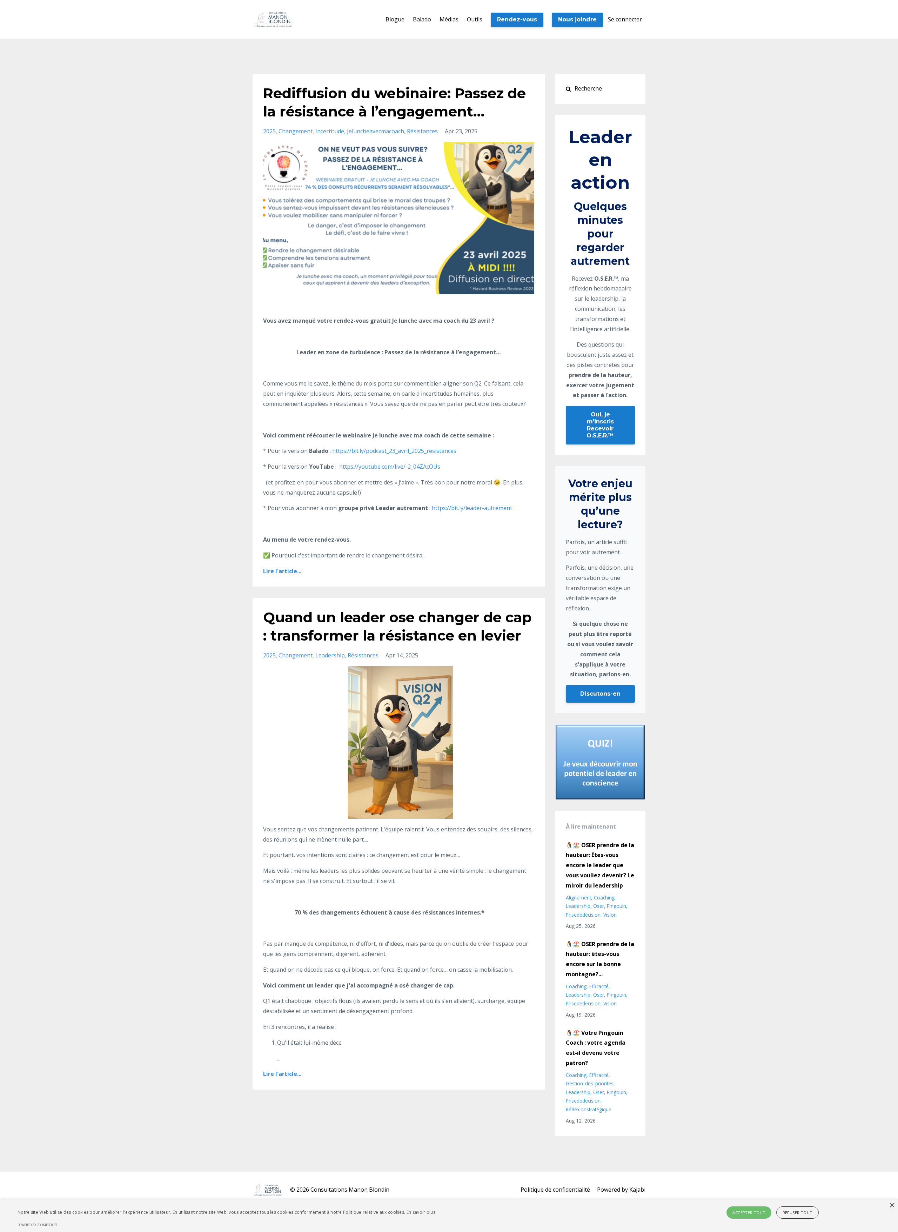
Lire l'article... (282, 571)
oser (598, 906)
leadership (330, 655)
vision (610, 914)
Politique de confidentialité (555, 1189)
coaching (604, 897)
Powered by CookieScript (37, 1225)
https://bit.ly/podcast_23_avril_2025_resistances (394, 451)
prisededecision (583, 1003)
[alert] (449, 1215)
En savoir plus (421, 1212)
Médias (449, 19)
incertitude (329, 131)
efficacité (599, 986)
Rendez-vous (517, 19)
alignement (578, 897)
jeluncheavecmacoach (375, 131)
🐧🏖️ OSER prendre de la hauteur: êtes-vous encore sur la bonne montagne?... (600, 959)
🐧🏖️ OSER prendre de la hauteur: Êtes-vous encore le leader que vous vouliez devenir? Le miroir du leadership (600, 865)
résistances (422, 131)
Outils (474, 19)
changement (296, 131)
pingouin (616, 906)
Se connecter (625, 19)
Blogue (395, 19)
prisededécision (583, 914)
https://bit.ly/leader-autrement (472, 508)
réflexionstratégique (588, 1109)
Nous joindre (577, 19)
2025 (269, 131)
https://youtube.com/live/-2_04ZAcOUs (389, 466)
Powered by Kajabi (621, 1189)
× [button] (891, 1205)
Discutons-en (600, 693)
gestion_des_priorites (590, 1083)
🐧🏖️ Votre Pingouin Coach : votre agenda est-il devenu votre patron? (595, 1048)
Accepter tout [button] (748, 1212)
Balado (422, 19)
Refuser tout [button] (797, 1212)
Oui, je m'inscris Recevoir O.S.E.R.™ (600, 425)
